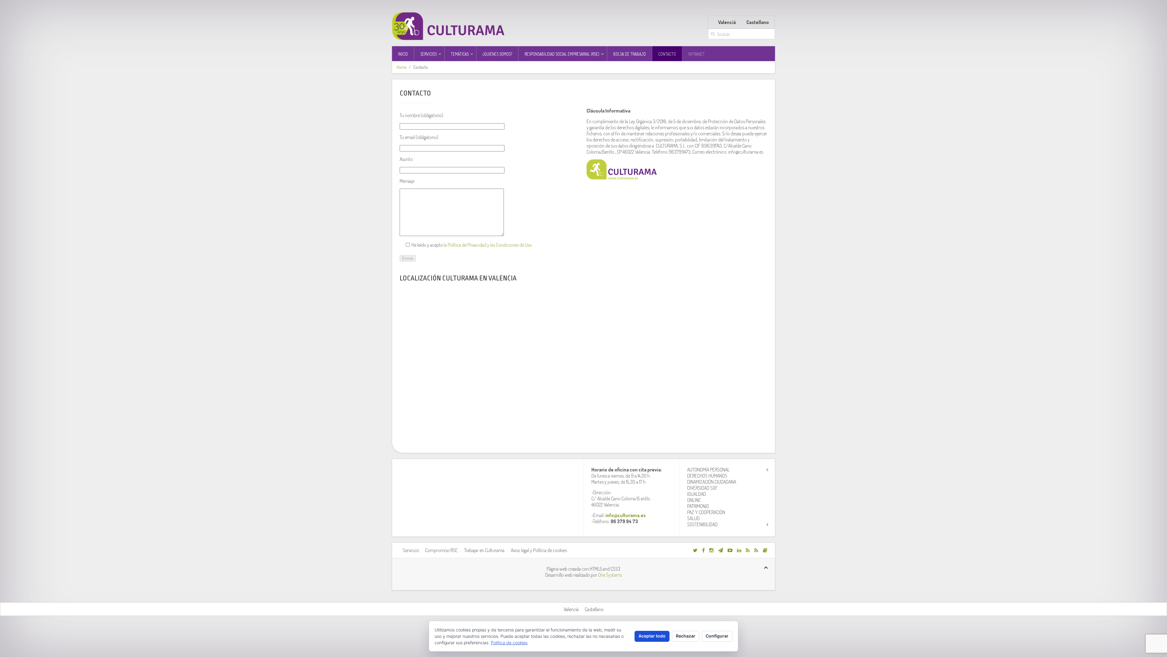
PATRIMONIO (698, 506)
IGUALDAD (696, 494)
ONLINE (694, 500)
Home (401, 67)
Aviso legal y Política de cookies (539, 550)
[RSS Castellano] (756, 550)
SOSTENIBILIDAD (702, 524)
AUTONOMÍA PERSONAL (708, 470)
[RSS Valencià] (748, 550)
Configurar (717, 635)
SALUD (693, 518)
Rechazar (685, 635)
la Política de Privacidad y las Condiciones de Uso (488, 245)
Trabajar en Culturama (484, 550)
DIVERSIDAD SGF (702, 488)
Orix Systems (610, 575)
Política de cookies (509, 642)
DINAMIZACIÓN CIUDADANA (711, 482)
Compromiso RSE (441, 550)
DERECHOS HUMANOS (707, 476)
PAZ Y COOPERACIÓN (706, 512)
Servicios (411, 550)
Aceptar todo (652, 635)
